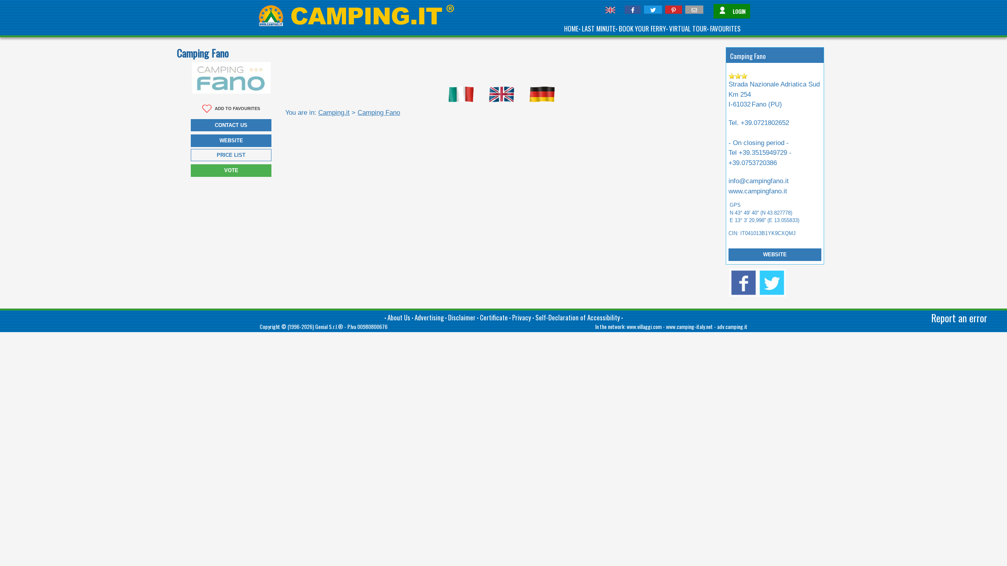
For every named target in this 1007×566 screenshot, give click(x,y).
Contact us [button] (231, 125)
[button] (633, 10)
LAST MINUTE (599, 28)
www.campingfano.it (758, 191)
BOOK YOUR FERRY (642, 28)
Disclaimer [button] (462, 317)
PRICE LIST (231, 155)
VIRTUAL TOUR (688, 28)
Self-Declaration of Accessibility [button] (577, 317)
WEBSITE (775, 254)
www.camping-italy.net (689, 326)
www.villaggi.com (644, 326)
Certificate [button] (494, 317)
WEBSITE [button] (231, 140)
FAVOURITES (725, 28)
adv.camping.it (732, 326)
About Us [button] (398, 317)
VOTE (231, 170)
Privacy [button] (521, 317)
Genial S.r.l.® (329, 326)
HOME (571, 28)
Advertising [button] (429, 317)
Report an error (959, 318)
